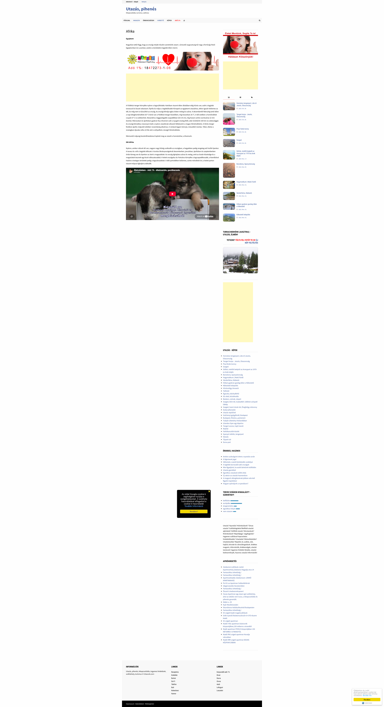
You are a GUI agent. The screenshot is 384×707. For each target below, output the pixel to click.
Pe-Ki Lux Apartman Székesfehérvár (236, 583)
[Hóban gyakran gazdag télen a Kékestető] (229, 204)
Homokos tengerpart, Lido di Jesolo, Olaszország (246, 104)
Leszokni (220, 690)
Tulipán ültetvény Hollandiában (235, 420)
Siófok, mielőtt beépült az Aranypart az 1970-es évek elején (245, 153)
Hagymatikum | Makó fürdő (246, 182)
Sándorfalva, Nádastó (244, 193)
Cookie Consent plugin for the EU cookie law (367, 703)
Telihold (226, 391)
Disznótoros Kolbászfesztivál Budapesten (238, 607)
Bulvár (173, 678)
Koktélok (174, 675)
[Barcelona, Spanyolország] (229, 164)
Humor (173, 694)
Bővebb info (367, 695)
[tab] (228, 97)
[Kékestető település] (229, 215)
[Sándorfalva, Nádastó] (229, 193)
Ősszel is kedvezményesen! (233, 591)
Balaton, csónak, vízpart (232, 399)
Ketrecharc (175, 690)
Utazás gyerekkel (229, 470)
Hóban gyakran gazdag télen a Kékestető (238, 383)
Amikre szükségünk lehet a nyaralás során (239, 456)
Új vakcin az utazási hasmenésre (235, 475)
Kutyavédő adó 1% (223, 672)
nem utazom (228, 511)
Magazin (136, 20)
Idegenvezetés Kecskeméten (233, 586)
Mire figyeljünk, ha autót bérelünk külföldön (239, 467)
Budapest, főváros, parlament (234, 418)
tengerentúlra (228, 506)
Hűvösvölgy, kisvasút (231, 388)
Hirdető (160, 20)
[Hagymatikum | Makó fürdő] (229, 182)
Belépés (144, 2)
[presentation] (228, 97)
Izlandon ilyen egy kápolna (233, 423)
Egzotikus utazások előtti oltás (234, 473)
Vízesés (225, 437)
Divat (218, 675)
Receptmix (175, 672)
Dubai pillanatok (229, 410)
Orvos (219, 681)
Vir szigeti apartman (230, 621)
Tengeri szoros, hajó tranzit (233, 426)
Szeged (239, 140)
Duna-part (227, 442)
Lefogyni (220, 687)
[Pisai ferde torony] (229, 129)
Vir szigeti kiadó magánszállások (235, 613)
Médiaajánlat (149, 704)
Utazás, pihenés (141, 9)
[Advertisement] (172, 88)
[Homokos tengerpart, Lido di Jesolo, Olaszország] (229, 103)
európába (227, 503)
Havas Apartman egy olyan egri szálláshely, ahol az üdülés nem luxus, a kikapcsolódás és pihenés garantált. (240, 596)
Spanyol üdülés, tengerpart (233, 434)
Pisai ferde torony (242, 129)
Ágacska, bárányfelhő (231, 393)
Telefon (173, 684)
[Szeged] (229, 140)
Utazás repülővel (229, 412)
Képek (169, 20)
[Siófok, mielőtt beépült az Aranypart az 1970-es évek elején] (229, 151)
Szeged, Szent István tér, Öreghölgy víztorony (240, 407)
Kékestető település (243, 215)
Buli (172, 687)
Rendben (367, 699)
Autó (218, 684)
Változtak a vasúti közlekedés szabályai (238, 462)
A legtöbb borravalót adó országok (236, 465)
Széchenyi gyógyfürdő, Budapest (235, 415)
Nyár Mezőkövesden (230, 605)
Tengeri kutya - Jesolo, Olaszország (244, 115)
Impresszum (130, 704)
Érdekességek (148, 20)
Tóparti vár (227, 439)
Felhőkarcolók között (231, 431)
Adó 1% (177, 20)
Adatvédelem (139, 704)
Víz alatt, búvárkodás (231, 396)
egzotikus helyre (229, 508)
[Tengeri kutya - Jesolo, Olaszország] (229, 115)
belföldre (226, 500)
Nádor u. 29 (227, 602)
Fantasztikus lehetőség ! (232, 572)
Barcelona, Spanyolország (245, 164)
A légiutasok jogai (229, 459)
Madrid (225, 429)
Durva (219, 678)
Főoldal (127, 20)
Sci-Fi (173, 681)
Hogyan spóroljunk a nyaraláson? (235, 483)
